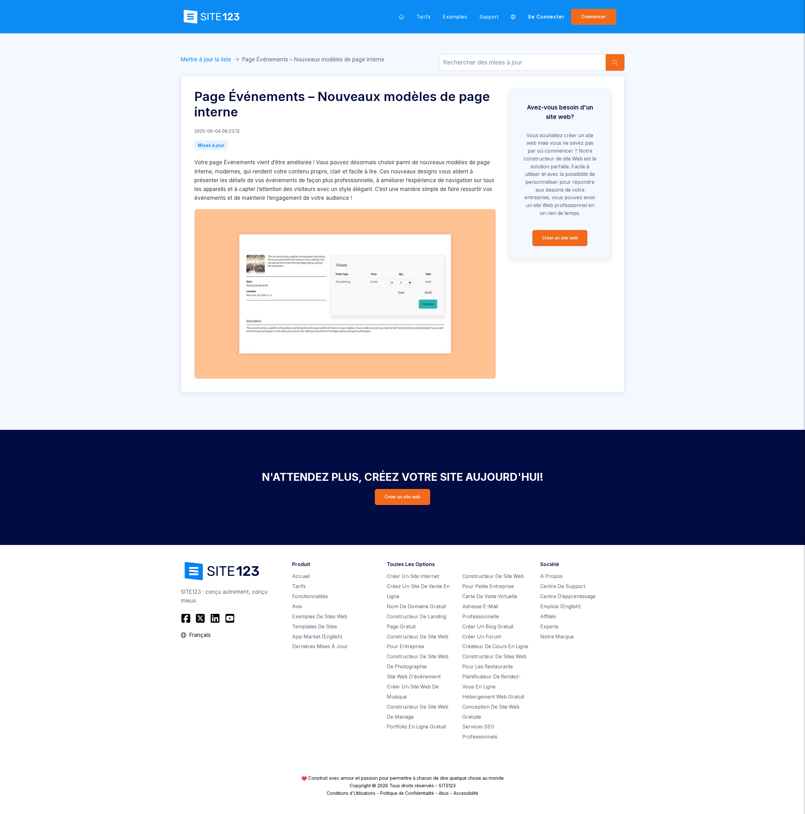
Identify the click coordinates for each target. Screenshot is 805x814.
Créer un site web (560, 237)
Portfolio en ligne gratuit (416, 727)
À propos (551, 576)
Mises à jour (211, 145)
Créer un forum (481, 637)
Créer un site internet (413, 576)
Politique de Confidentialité (407, 793)
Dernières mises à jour (320, 646)
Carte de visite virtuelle (489, 596)
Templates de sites (314, 627)
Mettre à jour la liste (206, 59)
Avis (297, 606)
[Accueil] (401, 16)
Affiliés (548, 617)
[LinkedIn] (215, 618)
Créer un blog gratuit (488, 627)
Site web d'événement (414, 677)
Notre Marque (557, 637)
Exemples (455, 17)
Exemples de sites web (319, 617)
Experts (549, 627)
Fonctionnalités (310, 596)
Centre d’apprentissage (568, 596)
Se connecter (546, 17)
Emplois (560, 606)
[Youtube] (229, 618)
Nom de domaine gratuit (416, 606)
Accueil (301, 576)
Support (489, 17)
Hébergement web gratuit (493, 697)
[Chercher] (615, 62)
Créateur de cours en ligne (495, 646)
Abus (444, 793)
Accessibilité (465, 793)
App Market (317, 637)
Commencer (593, 16)
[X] (200, 618)
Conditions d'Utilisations (351, 793)
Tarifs (423, 17)
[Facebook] (186, 618)
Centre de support (562, 586)
